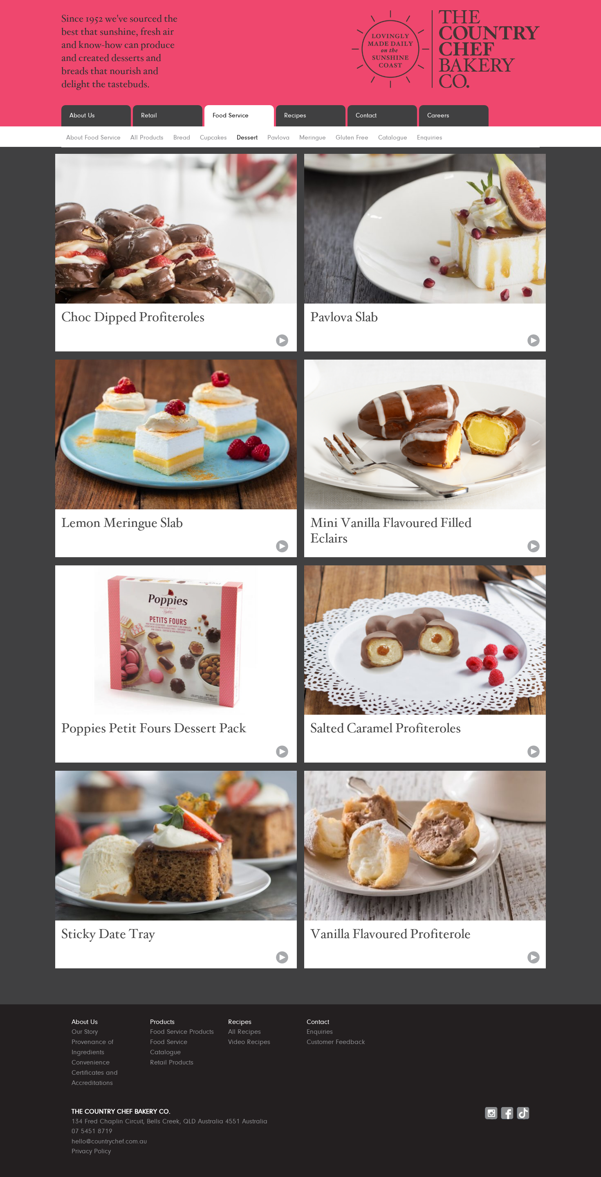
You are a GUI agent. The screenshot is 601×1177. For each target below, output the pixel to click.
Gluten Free (352, 138)
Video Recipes (249, 1042)
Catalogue (392, 138)
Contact (366, 116)
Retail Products (171, 1062)
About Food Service (93, 138)
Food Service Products (182, 1031)
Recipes (295, 116)
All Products (147, 138)
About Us (82, 116)
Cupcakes (213, 138)
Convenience (91, 1062)
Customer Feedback (336, 1042)
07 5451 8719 (92, 1131)
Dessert (247, 138)
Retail (149, 116)
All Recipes (244, 1031)
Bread (181, 138)
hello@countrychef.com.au (109, 1141)
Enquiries (429, 138)
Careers (438, 116)
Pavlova (278, 138)
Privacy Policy (91, 1151)
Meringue (312, 138)
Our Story (85, 1031)
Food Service (231, 116)
